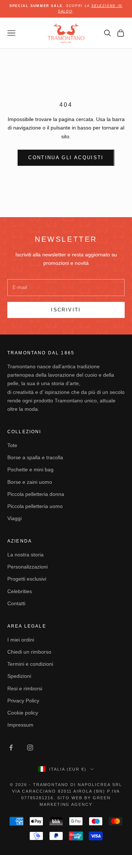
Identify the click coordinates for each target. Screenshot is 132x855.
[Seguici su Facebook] (11, 747)
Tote (12, 445)
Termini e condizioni (30, 664)
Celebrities (19, 591)
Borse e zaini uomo (29, 482)
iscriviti (66, 310)
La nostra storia (25, 555)
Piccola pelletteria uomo (35, 506)
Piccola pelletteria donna (35, 494)
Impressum (20, 725)
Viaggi (14, 518)
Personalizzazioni (27, 567)
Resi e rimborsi (24, 688)
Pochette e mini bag (30, 469)
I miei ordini (20, 640)
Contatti (16, 603)
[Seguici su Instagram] (30, 747)
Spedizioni (19, 676)
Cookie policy (22, 713)
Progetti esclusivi (26, 579)
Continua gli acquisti (65, 157)
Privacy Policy (23, 701)
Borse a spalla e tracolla (35, 457)
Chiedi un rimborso (29, 652)
